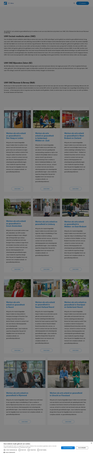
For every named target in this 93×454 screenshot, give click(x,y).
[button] (31, 452)
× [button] (91, 443)
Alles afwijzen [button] (82, 447)
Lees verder (28, 447)
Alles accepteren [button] (67, 447)
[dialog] (46, 227)
